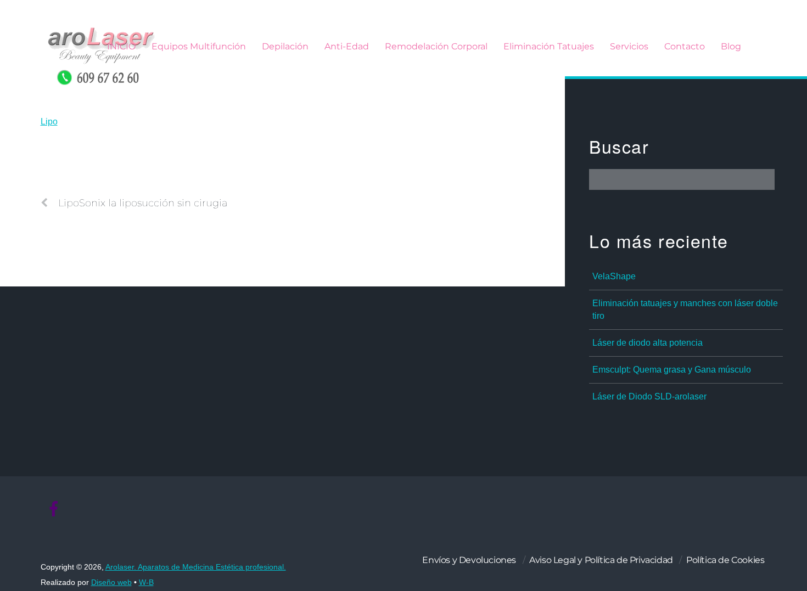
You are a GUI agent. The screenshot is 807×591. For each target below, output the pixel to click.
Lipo (49, 121)
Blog (731, 46)
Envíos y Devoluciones (469, 560)
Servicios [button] (629, 46)
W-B (146, 582)
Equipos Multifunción (199, 46)
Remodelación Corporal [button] (436, 46)
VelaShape (614, 276)
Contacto (684, 46)
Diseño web (111, 582)
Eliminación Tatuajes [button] (548, 46)
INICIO (121, 46)
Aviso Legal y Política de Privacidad (601, 560)
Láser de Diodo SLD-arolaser (649, 396)
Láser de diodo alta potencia (647, 342)
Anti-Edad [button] (346, 46)
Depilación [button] (285, 46)
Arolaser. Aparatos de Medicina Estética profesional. (195, 567)
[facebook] (54, 509)
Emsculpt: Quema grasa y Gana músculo (671, 369)
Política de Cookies (725, 560)
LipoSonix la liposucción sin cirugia (142, 203)
